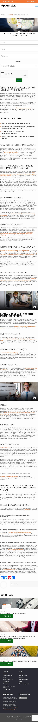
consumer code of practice (9, 709)
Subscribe (23, 698)
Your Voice (6, 684)
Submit (19, 80)
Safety (4, 677)
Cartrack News (23, 675)
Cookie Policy (6, 689)
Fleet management (24, 684)
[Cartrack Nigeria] (8, 5)
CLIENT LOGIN (31, 1)
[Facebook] (17, 719)
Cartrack (11, 14)
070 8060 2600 (9, 1)
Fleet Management (8, 675)
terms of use (6, 707)
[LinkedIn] (22, 719)
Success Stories (23, 679)
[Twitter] (19, 719)
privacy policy (15, 707)
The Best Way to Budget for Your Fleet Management (18, 661)
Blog (21, 671)
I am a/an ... (19, 62)
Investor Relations (8, 679)
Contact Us (6, 681)
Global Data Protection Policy (9, 686)
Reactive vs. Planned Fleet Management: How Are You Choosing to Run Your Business (17, 637)
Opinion (21, 677)
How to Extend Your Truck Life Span (13, 613)
